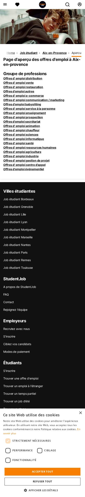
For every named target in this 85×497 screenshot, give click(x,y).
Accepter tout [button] (42, 471)
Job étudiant (28, 53)
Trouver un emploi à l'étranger (23, 386)
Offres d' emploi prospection (23, 117)
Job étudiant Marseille (18, 237)
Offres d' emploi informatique (23, 139)
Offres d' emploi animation (21, 126)
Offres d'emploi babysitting (22, 104)
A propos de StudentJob (19, 287)
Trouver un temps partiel (19, 393)
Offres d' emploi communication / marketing (33, 100)
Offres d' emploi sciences (20, 134)
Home (11, 53)
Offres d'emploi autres (18, 91)
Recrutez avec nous (16, 329)
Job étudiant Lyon (15, 222)
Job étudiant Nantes (17, 245)
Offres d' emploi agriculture (22, 152)
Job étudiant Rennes (17, 260)
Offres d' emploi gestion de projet (26, 160)
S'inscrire (9, 370)
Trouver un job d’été (16, 401)
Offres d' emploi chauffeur (21, 130)
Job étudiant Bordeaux (18, 199)
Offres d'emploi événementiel (23, 169)
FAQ (6, 294)
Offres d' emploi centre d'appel (24, 164)
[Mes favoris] (17, 4)
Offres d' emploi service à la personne (29, 108)
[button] (42, 490)
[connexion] (79, 4)
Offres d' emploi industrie (20, 156)
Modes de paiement (16, 351)
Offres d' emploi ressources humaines (29, 147)
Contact (8, 302)
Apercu (76, 53)
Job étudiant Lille (14, 214)
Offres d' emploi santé (18, 143)
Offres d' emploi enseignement (24, 113)
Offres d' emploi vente (18, 82)
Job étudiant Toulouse (18, 267)
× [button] (80, 412)
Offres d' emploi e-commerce (23, 95)
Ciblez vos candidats (17, 344)
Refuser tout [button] (42, 481)
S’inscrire (9, 336)
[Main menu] (4, 4)
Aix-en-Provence (54, 53)
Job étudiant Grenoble (18, 206)
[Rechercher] (69, 4)
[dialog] (42, 453)
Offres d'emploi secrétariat (21, 121)
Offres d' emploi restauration (23, 87)
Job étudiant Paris (15, 252)
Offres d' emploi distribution (22, 78)
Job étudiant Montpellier (19, 229)
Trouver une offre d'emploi (20, 378)
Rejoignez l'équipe (15, 309)
